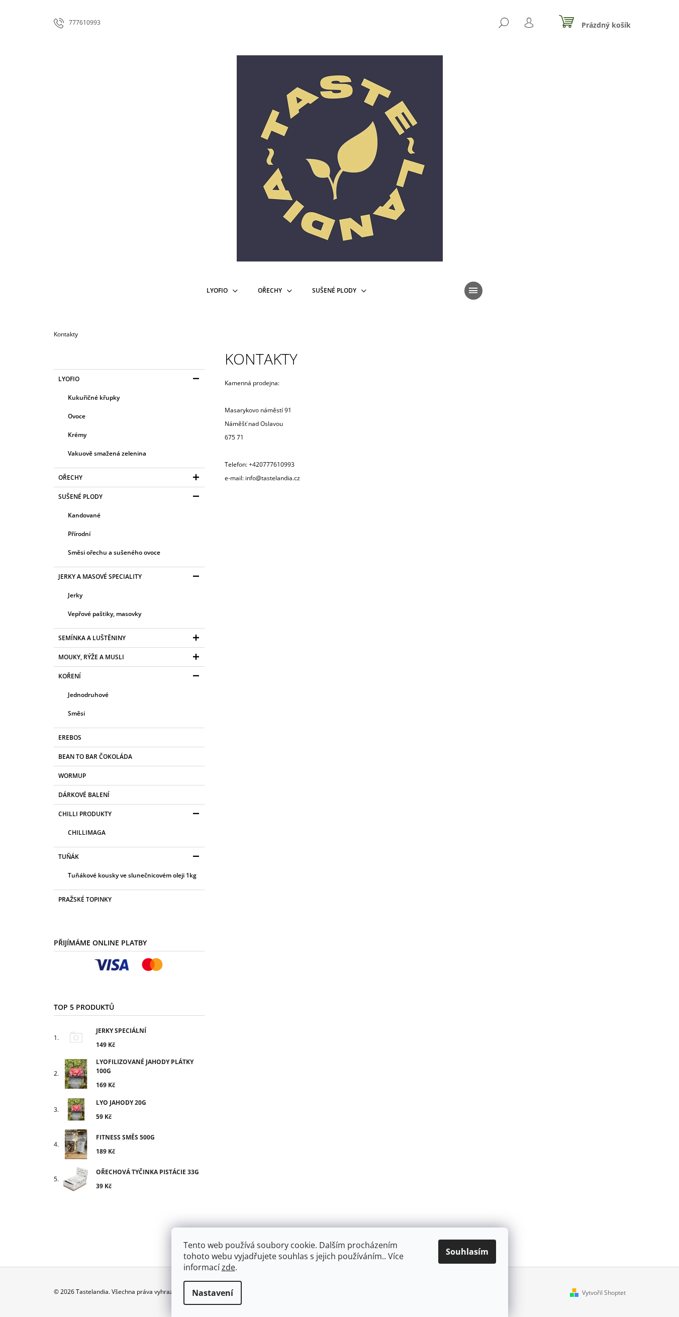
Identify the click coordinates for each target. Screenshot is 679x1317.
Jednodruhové (88, 694)
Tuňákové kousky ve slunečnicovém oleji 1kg (132, 875)
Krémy (77, 434)
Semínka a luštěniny (92, 638)
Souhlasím (467, 1251)
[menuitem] (222, 291)
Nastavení (212, 1292)
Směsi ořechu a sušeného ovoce (114, 552)
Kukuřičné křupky (94, 397)
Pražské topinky (85, 899)
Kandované (84, 515)
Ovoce (76, 416)
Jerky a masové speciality (100, 576)
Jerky (75, 595)
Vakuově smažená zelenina (107, 453)
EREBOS (69, 737)
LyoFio (68, 379)
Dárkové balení (84, 795)
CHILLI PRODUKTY (85, 814)
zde (228, 1267)
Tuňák (68, 856)
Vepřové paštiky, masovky (104, 613)
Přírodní (79, 534)
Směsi (76, 713)
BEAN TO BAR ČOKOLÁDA (95, 756)
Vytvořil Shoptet (604, 1292)
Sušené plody (80, 496)
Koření (69, 676)
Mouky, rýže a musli (91, 657)
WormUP (72, 775)
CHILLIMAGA (87, 832)
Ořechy (70, 477)
